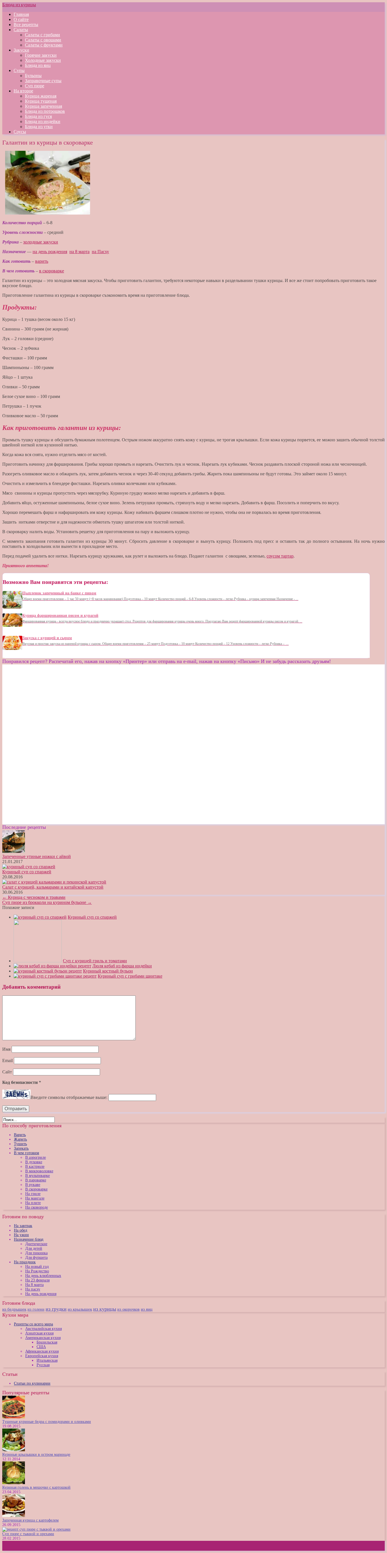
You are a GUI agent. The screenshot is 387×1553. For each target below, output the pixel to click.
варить (41, 261)
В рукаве (32, 1185)
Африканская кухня (42, 1351)
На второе (23, 90)
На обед (20, 1230)
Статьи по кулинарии (32, 1383)
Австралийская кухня (43, 1329)
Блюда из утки (39, 126)
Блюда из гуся (38, 116)
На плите (33, 1203)
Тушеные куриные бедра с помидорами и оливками (46, 1421)
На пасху (32, 1289)
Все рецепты (26, 24)
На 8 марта (34, 1285)
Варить (20, 1135)
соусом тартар (280, 556)
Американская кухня (43, 1338)
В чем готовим (26, 1153)
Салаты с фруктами (44, 45)
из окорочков (128, 1309)
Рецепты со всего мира (33, 1324)
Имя (6, 1049)
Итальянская (47, 1360)
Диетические (36, 1244)
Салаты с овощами (43, 39)
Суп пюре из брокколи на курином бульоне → (47, 902)
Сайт (7, 1071)
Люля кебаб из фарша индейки (122, 965)
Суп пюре (34, 85)
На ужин (21, 1235)
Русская (43, 1365)
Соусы (20, 131)
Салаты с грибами (42, 34)
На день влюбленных (43, 1276)
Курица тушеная (41, 101)
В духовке (33, 1162)
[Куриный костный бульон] (48, 971)
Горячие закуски (41, 55)
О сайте (21, 19)
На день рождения (40, 1294)
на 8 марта (79, 251)
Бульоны (33, 75)
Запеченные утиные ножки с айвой (36, 856)
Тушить (20, 1144)
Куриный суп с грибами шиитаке (130, 976)
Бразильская (47, 1342)
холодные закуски (40, 242)
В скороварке (36, 1189)
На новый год (37, 1266)
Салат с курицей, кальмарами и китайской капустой (52, 887)
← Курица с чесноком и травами (33, 897)
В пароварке (35, 1180)
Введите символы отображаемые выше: (69, 1097)
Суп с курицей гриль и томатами (95, 960)
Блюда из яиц (38, 65)
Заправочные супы (43, 80)
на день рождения (50, 251)
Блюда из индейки (42, 121)
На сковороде (36, 1207)
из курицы (104, 1309)
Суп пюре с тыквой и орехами (28, 1534)
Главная (21, 14)
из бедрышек (14, 1309)
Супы (19, 70)
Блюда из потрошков (45, 111)
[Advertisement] (49, 704)
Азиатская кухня (39, 1333)
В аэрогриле (35, 1157)
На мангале (34, 1198)
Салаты (21, 29)
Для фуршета (36, 1257)
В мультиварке (37, 1175)
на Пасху (100, 251)
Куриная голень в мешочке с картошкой (36, 1487)
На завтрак (23, 1226)
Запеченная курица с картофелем (30, 1520)
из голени (35, 1309)
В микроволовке (39, 1171)
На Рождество (37, 1271)
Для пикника (36, 1253)
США (41, 1347)
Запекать (21, 1148)
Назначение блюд (28, 1239)
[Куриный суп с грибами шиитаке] (55, 976)
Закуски (21, 50)
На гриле (33, 1194)
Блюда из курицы (19, 4)
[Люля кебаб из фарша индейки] (52, 965)
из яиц (146, 1309)
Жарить (20, 1139)
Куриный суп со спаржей (26, 871)
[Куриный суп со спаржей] (40, 917)
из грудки (56, 1309)
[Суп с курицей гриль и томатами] (38, 960)
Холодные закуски (43, 60)
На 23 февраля (37, 1280)
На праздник (25, 1262)
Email (7, 1060)
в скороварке (51, 270)
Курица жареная (40, 96)
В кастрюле (34, 1166)
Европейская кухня (41, 1356)
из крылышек (80, 1309)
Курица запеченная (43, 106)
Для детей (33, 1248)
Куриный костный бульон (108, 971)
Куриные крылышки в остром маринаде (36, 1454)
